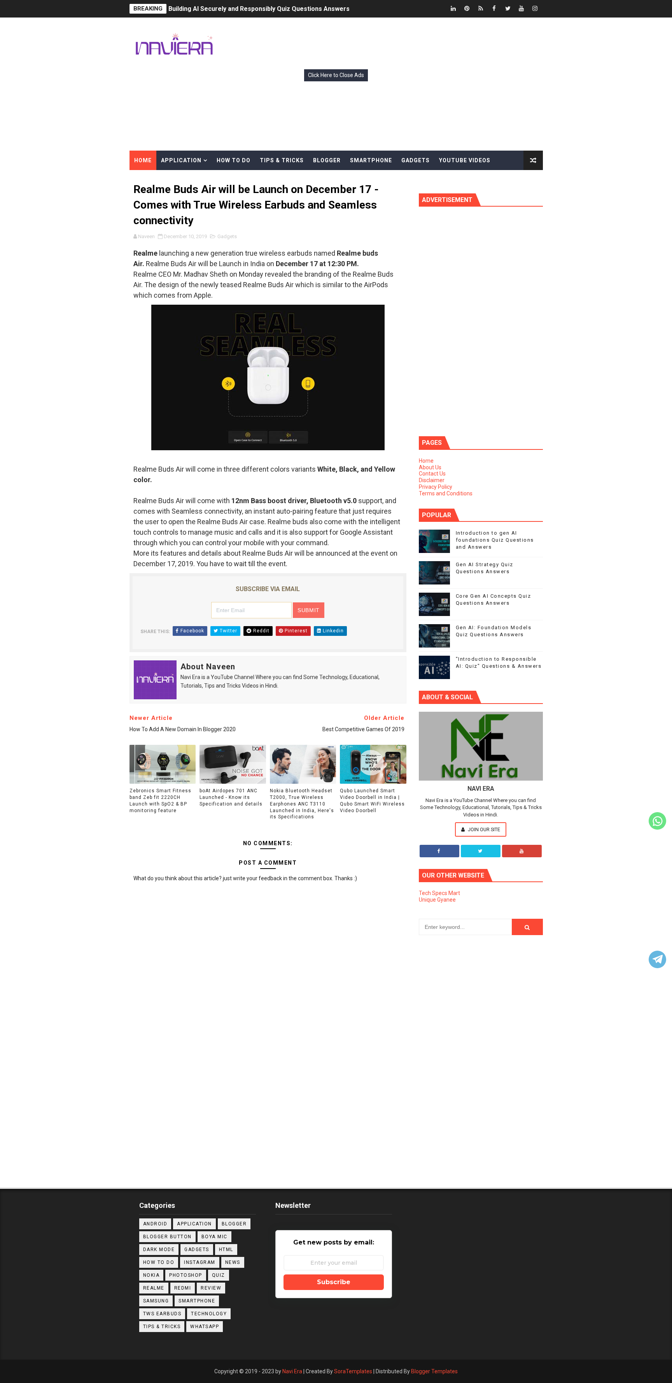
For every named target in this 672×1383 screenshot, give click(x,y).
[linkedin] (453, 9)
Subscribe (333, 1282)
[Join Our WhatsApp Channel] (657, 821)
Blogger (234, 1224)
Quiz (218, 1275)
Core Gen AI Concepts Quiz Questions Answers (238, 10)
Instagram (199, 1262)
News (232, 1262)
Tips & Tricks (162, 1326)
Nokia (151, 1275)
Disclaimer (431, 480)
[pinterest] (467, 9)
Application (194, 1224)
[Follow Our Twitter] (480, 851)
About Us (430, 467)
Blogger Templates (434, 1371)
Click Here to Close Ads (336, 75)
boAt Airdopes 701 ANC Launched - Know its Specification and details (231, 797)
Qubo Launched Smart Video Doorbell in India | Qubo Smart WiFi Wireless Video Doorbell (372, 800)
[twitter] (508, 9)
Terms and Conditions (445, 493)
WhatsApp (204, 1326)
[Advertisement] (268, 1089)
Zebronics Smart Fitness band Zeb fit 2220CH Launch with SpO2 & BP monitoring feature (160, 800)
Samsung (156, 1301)
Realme (153, 1288)
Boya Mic (214, 1236)
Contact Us (432, 473)
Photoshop (185, 1275)
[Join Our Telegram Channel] (657, 959)
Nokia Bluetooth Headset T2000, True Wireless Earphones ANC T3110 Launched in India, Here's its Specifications (302, 804)
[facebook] (494, 9)
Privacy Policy (435, 487)
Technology (209, 1313)
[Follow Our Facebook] (439, 851)
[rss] (480, 9)
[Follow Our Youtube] (522, 851)
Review (211, 1288)
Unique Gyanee (437, 900)
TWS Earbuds (162, 1313)
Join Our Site (483, 829)
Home (426, 461)
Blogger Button (167, 1236)
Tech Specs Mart (439, 893)
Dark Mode (159, 1249)
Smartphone (196, 1301)
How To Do (159, 1262)
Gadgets (227, 236)
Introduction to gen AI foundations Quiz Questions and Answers (495, 540)
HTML (226, 1249)
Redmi (182, 1288)
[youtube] (521, 9)
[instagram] (535, 9)
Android (155, 1224)
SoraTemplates (353, 1371)
